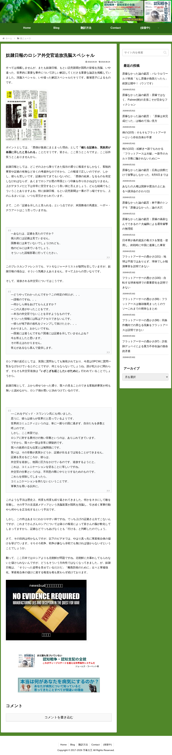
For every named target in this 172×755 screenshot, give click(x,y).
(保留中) (107, 744)
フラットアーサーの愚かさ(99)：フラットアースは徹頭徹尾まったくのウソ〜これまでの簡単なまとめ (144, 304)
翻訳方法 (83, 744)
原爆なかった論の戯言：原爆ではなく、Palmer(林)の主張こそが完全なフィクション (144, 100)
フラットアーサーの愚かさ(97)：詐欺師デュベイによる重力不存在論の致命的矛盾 (145, 346)
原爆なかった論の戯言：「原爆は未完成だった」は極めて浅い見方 (145, 118)
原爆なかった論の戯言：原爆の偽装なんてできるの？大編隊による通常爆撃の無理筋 (145, 224)
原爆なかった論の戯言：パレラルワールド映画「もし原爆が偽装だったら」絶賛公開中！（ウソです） (145, 78)
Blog (72, 744)
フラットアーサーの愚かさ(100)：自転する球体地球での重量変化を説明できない (145, 282)
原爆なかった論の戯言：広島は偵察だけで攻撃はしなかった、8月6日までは (145, 172)
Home (63, 744)
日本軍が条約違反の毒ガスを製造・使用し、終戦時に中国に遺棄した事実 (145, 243)
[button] (165, 52)
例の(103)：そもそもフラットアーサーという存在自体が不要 (144, 135)
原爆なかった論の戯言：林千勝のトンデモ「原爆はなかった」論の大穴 (145, 205)
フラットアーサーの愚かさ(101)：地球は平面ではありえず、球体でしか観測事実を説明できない (145, 261)
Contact (95, 744)
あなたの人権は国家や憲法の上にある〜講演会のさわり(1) (143, 189)
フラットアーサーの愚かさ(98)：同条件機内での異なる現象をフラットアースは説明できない (145, 325)
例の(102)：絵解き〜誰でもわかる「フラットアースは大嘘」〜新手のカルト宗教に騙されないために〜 (145, 153)
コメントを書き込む (59, 717)
